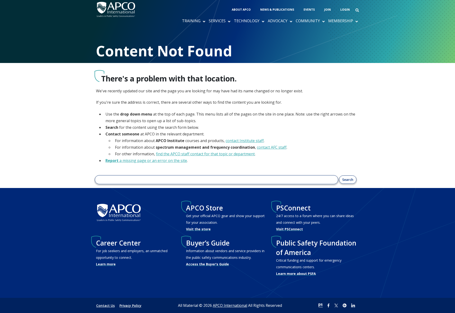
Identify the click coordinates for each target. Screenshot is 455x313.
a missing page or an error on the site (146, 160)
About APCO (241, 10)
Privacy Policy (130, 305)
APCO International (230, 305)
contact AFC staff (272, 147)
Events (309, 10)
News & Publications (277, 10)
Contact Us (105, 305)
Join (327, 10)
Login (345, 10)
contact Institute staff (245, 140)
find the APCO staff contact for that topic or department (205, 153)
